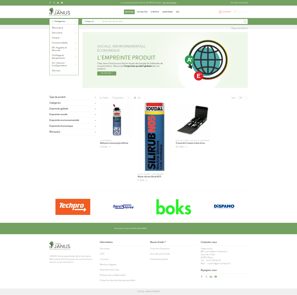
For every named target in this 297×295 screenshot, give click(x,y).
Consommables (60, 43)
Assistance (167, 12)
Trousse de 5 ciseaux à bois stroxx (190, 143)
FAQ (177, 12)
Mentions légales (108, 265)
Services (56, 71)
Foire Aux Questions (160, 249)
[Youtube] (62, 3)
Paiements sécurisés (109, 270)
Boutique (129, 12)
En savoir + (107, 73)
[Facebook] (50, 3)
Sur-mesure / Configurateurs (59, 64)
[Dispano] (224, 206)
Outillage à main (182, 140)
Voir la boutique (169, 3)
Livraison (104, 259)
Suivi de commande (239, 3)
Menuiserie (57, 28)
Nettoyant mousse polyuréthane (114, 143)
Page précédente (239, 28)
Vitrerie (56, 38)
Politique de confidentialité (112, 275)
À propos (155, 12)
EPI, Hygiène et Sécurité (59, 49)
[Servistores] (123, 206)
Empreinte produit (159, 259)
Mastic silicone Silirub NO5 (149, 177)
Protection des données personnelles (117, 280)
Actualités (142, 12)
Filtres (105, 98)
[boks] (173, 207)
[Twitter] (54, 3)
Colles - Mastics (144, 174)
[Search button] (245, 21)
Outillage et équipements (58, 56)
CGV (102, 254)
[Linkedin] (58, 3)
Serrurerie (57, 33)
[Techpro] (72, 207)
